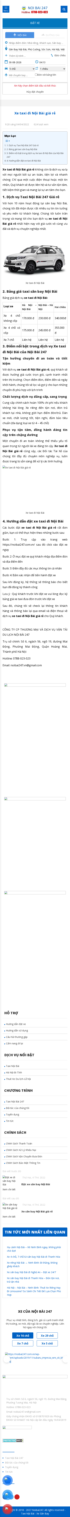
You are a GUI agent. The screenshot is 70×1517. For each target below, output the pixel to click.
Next (64, 1357)
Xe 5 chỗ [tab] (47, 1343)
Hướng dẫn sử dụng (17, 1030)
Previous (5, 1357)
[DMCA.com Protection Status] (13, 1440)
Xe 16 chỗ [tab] (22, 1336)
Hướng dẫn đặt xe (16, 1024)
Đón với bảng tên (46, 74)
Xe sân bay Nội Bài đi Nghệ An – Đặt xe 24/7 (31, 1272)
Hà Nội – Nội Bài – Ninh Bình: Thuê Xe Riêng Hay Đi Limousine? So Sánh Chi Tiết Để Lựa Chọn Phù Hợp (34, 1291)
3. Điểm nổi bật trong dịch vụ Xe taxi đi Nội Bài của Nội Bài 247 (35, 155)
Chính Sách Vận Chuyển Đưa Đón (24, 1156)
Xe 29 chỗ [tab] (47, 1336)
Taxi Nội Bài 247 (15, 1101)
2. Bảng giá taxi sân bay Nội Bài (22, 149)
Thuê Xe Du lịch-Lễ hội (18, 1079)
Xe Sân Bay (43, 1513)
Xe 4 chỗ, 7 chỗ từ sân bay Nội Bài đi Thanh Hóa (33, 1256)
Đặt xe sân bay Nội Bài (35, 1184)
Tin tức (10, 1120)
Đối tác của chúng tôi (17, 1108)
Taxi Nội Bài (12, 1066)
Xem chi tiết (9, 1189)
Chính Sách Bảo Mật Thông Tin (23, 1162)
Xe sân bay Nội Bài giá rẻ (37, 1211)
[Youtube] (17, 1496)
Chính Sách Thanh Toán (19, 1143)
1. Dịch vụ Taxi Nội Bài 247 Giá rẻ (23, 145)
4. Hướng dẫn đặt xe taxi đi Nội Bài (24, 160)
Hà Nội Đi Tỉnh (14, 1072)
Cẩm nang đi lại (14, 1043)
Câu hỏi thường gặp (17, 1037)
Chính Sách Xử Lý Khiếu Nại (21, 1150)
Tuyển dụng (12, 1114)
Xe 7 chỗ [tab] (22, 1343)
